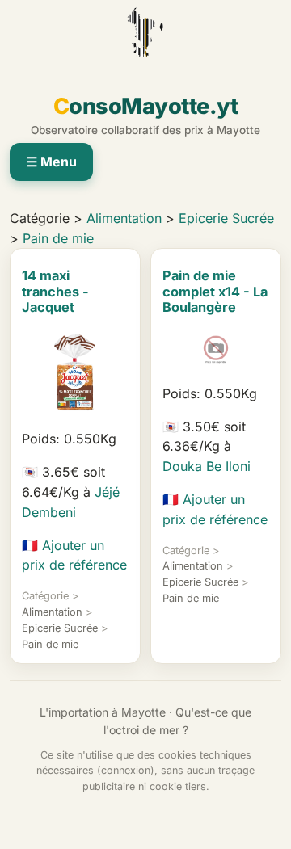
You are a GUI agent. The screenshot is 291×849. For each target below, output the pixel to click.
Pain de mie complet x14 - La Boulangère (215, 291)
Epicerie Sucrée (226, 218)
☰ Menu (51, 161)
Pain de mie (58, 238)
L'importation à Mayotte (103, 712)
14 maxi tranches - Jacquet (55, 291)
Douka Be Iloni (206, 466)
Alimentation (124, 218)
